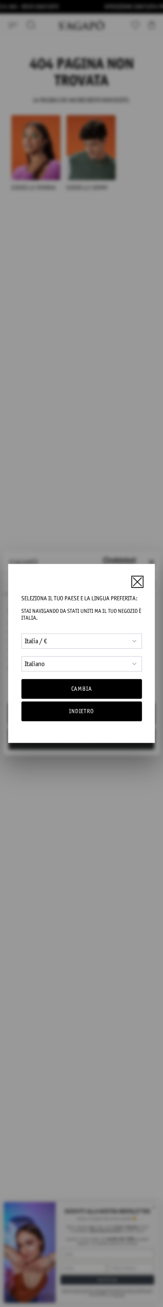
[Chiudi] (137, 581)
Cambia (81, 688)
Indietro (81, 711)
